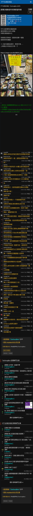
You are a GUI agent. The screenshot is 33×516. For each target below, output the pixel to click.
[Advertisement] (16, 133)
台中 (13, 339)
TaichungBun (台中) (15, 6)
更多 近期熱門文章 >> (16, 417)
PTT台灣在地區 (5, 6)
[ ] (9, 367)
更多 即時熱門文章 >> (16, 482)
